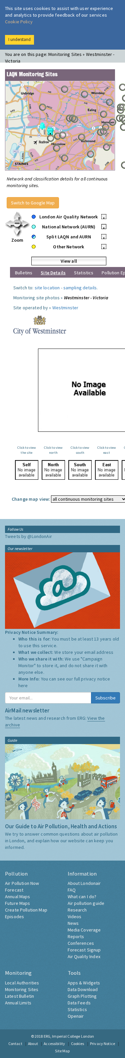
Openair (76, 1016)
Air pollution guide (86, 903)
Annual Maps (17, 897)
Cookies (77, 1043)
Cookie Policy (19, 22)
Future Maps (17, 903)
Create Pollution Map (26, 910)
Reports (76, 936)
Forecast (14, 890)
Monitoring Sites (21, 989)
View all (69, 261)
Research (77, 910)
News (73, 923)
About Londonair (84, 883)
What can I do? (82, 897)
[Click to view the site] (26, 470)
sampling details (80, 288)
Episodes (14, 917)
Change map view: (31, 499)
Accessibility (54, 1043)
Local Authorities (22, 983)
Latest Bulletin (19, 996)
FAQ (72, 890)
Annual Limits (18, 1003)
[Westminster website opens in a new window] (39, 325)
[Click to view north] (53, 470)
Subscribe (105, 698)
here (23, 685)
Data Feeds (79, 1003)
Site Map (62, 1050)
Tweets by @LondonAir (28, 536)
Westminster (65, 308)
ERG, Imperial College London (69, 1036)
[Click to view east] (106, 470)
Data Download (83, 989)
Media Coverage (84, 930)
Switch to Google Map (33, 203)
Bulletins (23, 273)
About (33, 1043)
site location (47, 288)
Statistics (83, 273)
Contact (15, 1043)
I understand (19, 39)
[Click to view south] (80, 470)
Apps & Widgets (84, 983)
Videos (75, 917)
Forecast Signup (84, 950)
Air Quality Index (84, 956)
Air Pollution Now (22, 883)
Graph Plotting (82, 996)
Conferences (81, 943)
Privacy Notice (102, 1043)
